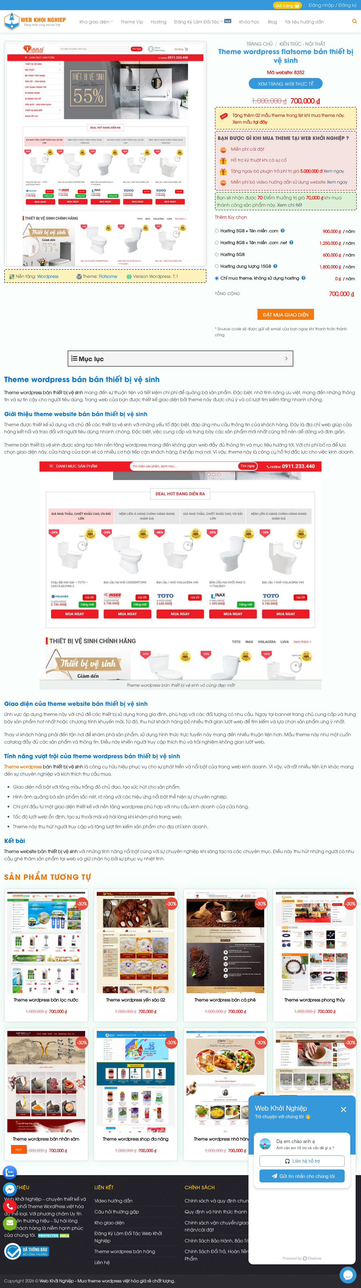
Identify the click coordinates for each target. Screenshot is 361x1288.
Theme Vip (132, 21)
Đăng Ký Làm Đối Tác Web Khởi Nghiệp (128, 1237)
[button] (287, 5)
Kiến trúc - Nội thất (302, 44)
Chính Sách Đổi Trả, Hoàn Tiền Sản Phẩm (221, 1255)
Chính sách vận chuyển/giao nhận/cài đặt (216, 1226)
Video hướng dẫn (113, 1200)
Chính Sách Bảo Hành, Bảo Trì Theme (224, 1240)
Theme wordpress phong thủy (315, 999)
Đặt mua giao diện (286, 314)
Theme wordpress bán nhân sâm (46, 1138)
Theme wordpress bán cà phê (225, 999)
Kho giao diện (94, 21)
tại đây (260, 121)
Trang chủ (259, 44)
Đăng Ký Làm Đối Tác (196, 21)
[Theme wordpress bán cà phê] (225, 989)
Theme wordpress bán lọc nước (46, 999)
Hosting (158, 21)
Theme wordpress (23, 766)
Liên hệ (102, 1262)
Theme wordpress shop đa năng (135, 1138)
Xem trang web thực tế (285, 83)
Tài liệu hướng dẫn (304, 21)
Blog (272, 21)
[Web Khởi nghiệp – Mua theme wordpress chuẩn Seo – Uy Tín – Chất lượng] (36, 21)
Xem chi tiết (289, 205)
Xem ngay (333, 170)
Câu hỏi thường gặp (116, 1211)
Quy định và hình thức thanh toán (221, 1211)
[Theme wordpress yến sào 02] (136, 960)
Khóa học (249, 21)
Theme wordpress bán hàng (124, 1251)
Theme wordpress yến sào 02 (135, 999)
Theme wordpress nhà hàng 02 (225, 1138)
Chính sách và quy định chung (218, 1200)
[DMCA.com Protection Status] (54, 1235)
